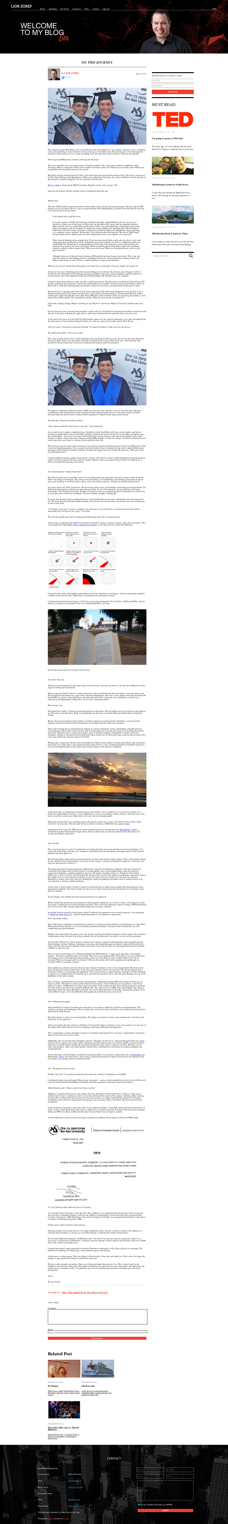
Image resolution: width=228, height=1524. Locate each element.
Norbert (51, 1518)
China (61, 1056)
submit (165, 1510)
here (127, 823)
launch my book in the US (61, 914)
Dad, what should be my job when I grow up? (85, 1292)
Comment (52, 1308)
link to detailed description (85, 524)
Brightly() (66, 1518)
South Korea (136, 1054)
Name (50, 1329)
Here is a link (53, 185)
